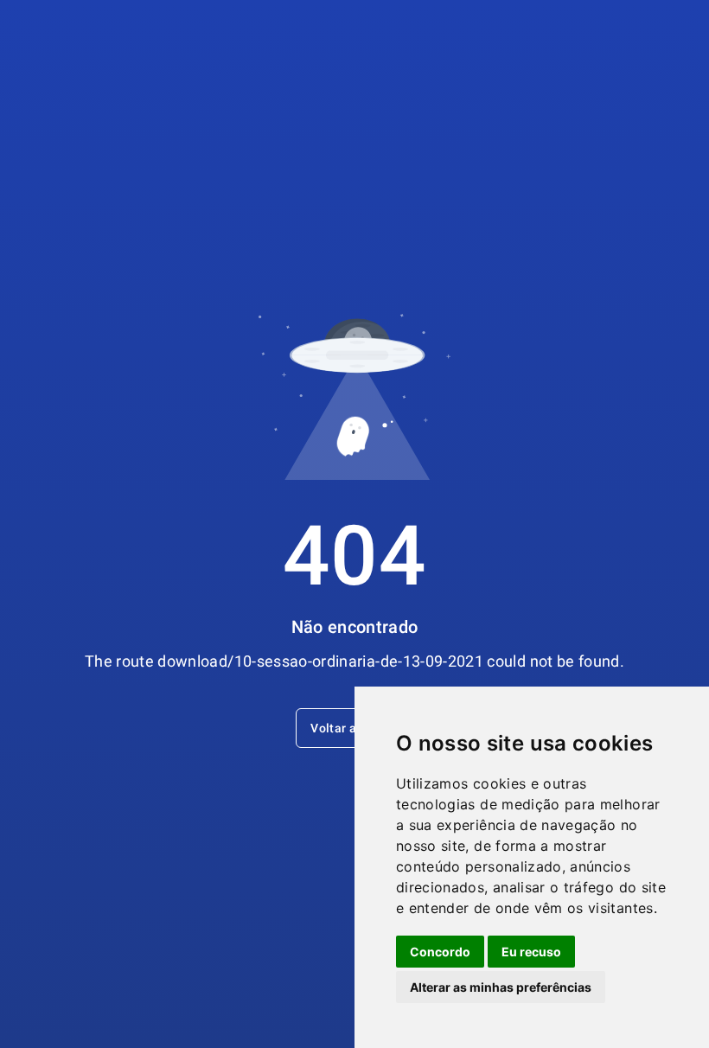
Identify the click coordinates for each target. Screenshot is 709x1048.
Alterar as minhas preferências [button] (500, 987)
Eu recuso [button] (531, 951)
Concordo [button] (440, 951)
